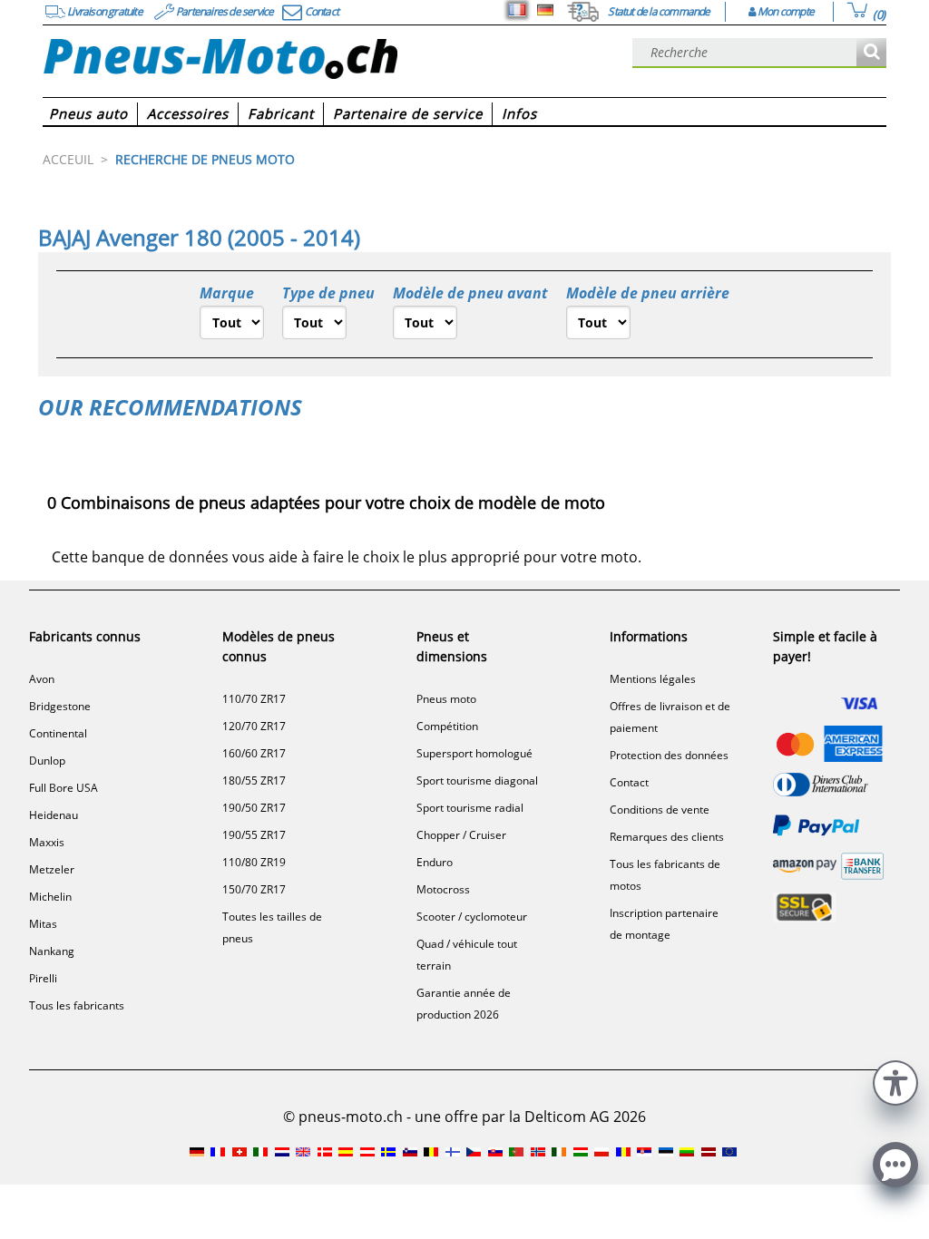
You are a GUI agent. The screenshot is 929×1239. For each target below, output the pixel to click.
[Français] (517, 10)
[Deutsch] (545, 10)
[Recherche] (871, 53)
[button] (895, 1080)
